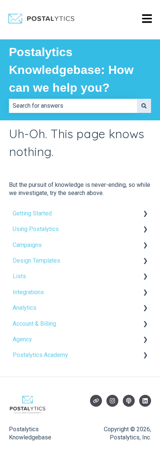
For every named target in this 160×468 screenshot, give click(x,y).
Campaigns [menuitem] (27, 244)
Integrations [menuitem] (28, 292)
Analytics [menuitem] (24, 307)
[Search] (144, 106)
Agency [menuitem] (22, 339)
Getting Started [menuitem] (32, 213)
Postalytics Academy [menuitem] (40, 354)
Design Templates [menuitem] (36, 260)
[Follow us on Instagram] (112, 401)
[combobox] (73, 106)
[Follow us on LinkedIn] (145, 401)
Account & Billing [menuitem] (34, 323)
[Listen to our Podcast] (129, 401)
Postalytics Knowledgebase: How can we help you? (71, 69)
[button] (145, 214)
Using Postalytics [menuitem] (36, 229)
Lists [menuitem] (19, 276)
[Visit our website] (96, 401)
